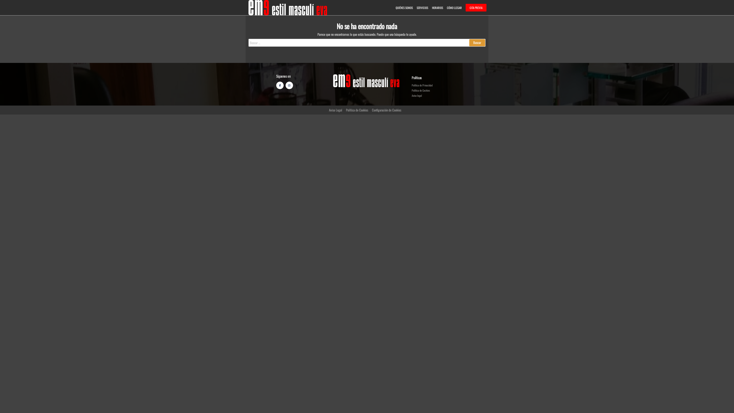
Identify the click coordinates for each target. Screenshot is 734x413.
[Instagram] (289, 85)
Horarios (437, 8)
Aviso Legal (335, 110)
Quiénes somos (404, 8)
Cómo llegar (454, 8)
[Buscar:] (367, 43)
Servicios (422, 8)
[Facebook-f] (280, 85)
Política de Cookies (357, 110)
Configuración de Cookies (386, 110)
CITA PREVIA (476, 8)
